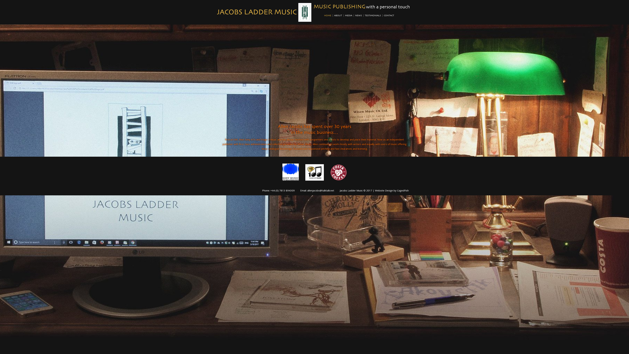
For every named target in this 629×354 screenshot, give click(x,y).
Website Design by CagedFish (392, 190)
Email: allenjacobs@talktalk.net (317, 190)
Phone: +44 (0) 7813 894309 (278, 190)
